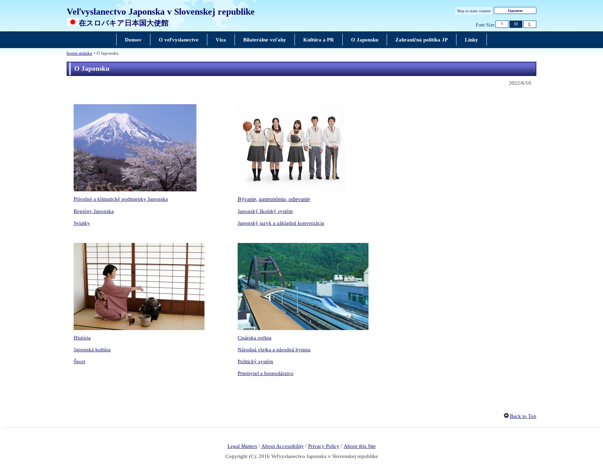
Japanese (515, 10)
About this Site (360, 446)
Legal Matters (242, 446)
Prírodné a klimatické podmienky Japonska (121, 199)
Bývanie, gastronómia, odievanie (274, 199)
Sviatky (82, 223)
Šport (79, 361)
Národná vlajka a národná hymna (274, 349)
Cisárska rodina (254, 338)
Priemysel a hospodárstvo (265, 373)
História (82, 338)
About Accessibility (282, 446)
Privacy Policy (324, 446)
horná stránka (79, 53)
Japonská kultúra (92, 349)
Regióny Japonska (94, 211)
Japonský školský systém (265, 211)
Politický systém (255, 361)
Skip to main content (474, 11)
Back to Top (523, 416)
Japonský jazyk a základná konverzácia (281, 223)
